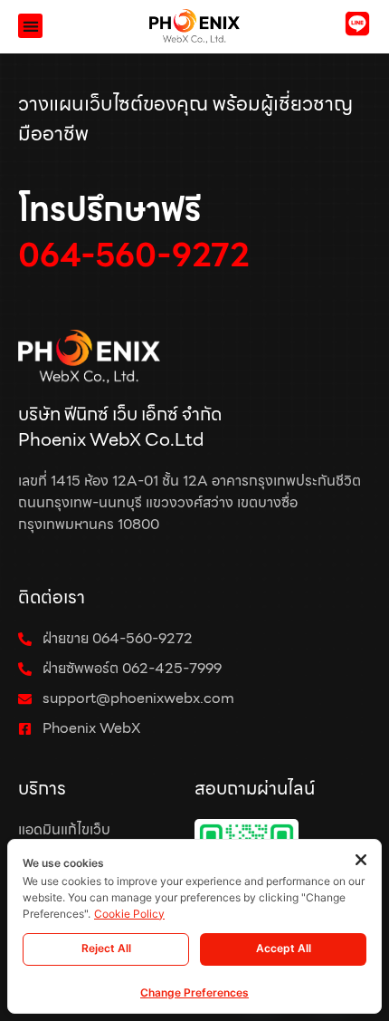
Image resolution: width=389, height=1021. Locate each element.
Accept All (283, 948)
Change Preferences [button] (194, 992)
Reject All (106, 948)
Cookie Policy (129, 913)
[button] (30, 26)
